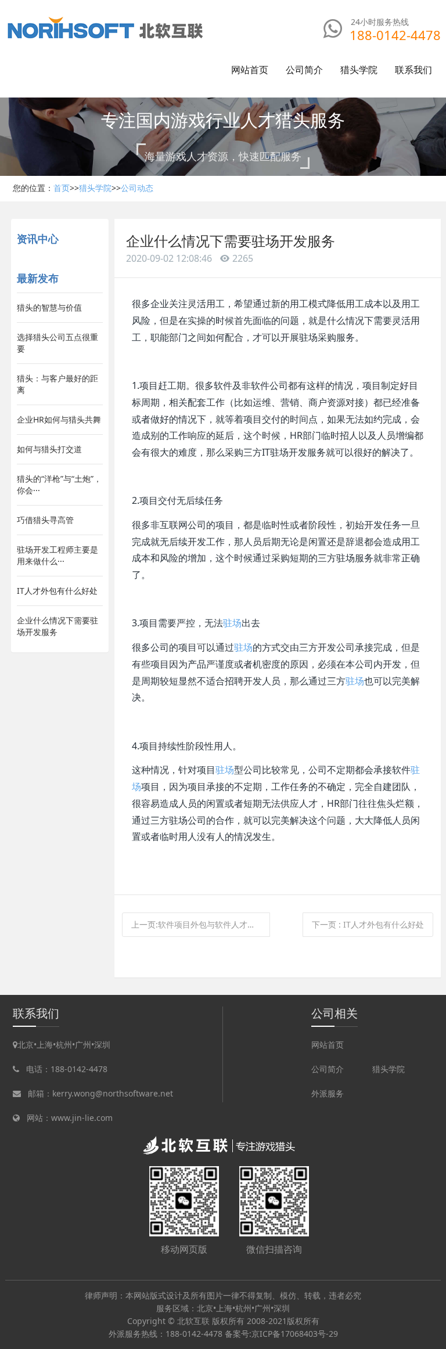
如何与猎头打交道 (49, 449)
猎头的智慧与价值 (49, 307)
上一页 (200, 924)
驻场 (232, 622)
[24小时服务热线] (333, 28)
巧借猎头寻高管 (45, 519)
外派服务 (327, 1093)
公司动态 (137, 187)
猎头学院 (95, 187)
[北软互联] (106, 27)
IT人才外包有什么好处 (57, 590)
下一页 (368, 924)
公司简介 (327, 1068)
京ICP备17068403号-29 (294, 1333)
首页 (61, 187)
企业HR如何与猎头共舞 (59, 419)
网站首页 (249, 69)
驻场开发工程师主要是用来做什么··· (57, 555)
